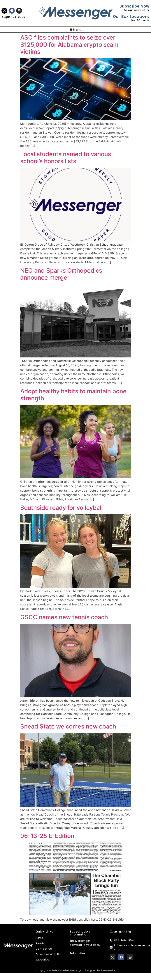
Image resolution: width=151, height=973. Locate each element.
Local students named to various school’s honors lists (65, 157)
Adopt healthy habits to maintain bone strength (73, 395)
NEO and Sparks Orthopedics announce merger (61, 274)
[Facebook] (12, 11)
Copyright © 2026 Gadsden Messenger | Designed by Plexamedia (75, 970)
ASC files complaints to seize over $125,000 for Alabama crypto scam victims (69, 44)
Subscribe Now (135, 6)
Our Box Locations (131, 16)
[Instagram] (19, 11)
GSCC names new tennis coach (64, 617)
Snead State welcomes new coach (68, 726)
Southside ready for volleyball (61, 507)
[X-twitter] (4, 11)
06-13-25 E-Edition (47, 835)
